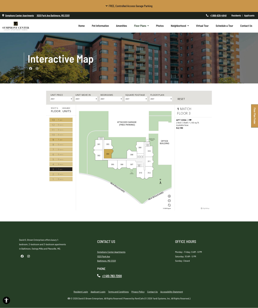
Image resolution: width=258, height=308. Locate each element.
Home (81, 25)
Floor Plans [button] (140, 25)
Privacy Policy (138, 291)
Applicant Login (98, 291)
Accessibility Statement (171, 291)
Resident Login (81, 291)
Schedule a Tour (224, 25)
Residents (236, 15)
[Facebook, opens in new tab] (31, 68)
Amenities (121, 25)
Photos (160, 25)
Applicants (250, 15)
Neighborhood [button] (179, 25)
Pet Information (102, 25)
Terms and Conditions (118, 291)
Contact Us (246, 25)
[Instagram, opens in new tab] (37, 68)
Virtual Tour (202, 25)
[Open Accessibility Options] (6, 301)
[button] (129, 6)
